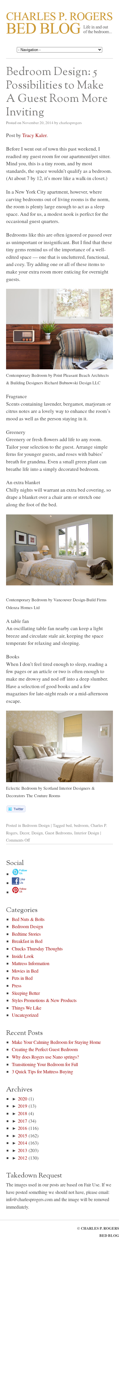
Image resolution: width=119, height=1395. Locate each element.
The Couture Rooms (43, 795)
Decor (24, 833)
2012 (22, 1158)
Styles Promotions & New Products (44, 1000)
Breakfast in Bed (27, 941)
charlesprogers (70, 122)
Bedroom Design (36, 825)
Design (37, 833)
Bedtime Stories (26, 934)
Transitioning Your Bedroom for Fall (45, 1064)
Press (16, 985)
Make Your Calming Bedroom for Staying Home (56, 1042)
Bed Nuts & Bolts (28, 919)
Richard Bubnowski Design (72, 382)
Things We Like (26, 1008)
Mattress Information (30, 963)
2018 (22, 1113)
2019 (22, 1106)
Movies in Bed (25, 971)
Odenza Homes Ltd (23, 607)
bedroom (81, 825)
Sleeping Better (26, 993)
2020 (22, 1099)
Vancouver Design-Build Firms (80, 599)
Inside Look (23, 956)
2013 (22, 1150)
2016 (22, 1128)
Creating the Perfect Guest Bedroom (45, 1049)
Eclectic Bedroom (21, 788)
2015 (22, 1135)
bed (69, 825)
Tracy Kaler (34, 135)
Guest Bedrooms (58, 833)
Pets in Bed (22, 978)
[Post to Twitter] (15, 810)
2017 (22, 1121)
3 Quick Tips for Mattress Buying (42, 1071)
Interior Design (86, 833)
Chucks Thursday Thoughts (37, 948)
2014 (22, 1143)
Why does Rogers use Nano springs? (45, 1057)
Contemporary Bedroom (26, 375)
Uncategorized (25, 1015)
